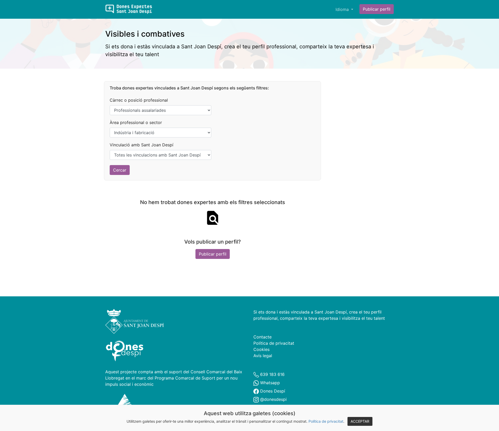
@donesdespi (273, 399)
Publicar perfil (376, 9)
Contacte (262, 336)
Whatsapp (269, 382)
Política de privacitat (325, 421)
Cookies (261, 349)
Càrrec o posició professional (139, 100)
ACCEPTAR (360, 421)
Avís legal (262, 355)
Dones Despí (272, 391)
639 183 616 (272, 374)
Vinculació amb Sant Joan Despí (141, 144)
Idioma (343, 9)
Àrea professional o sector (136, 122)
